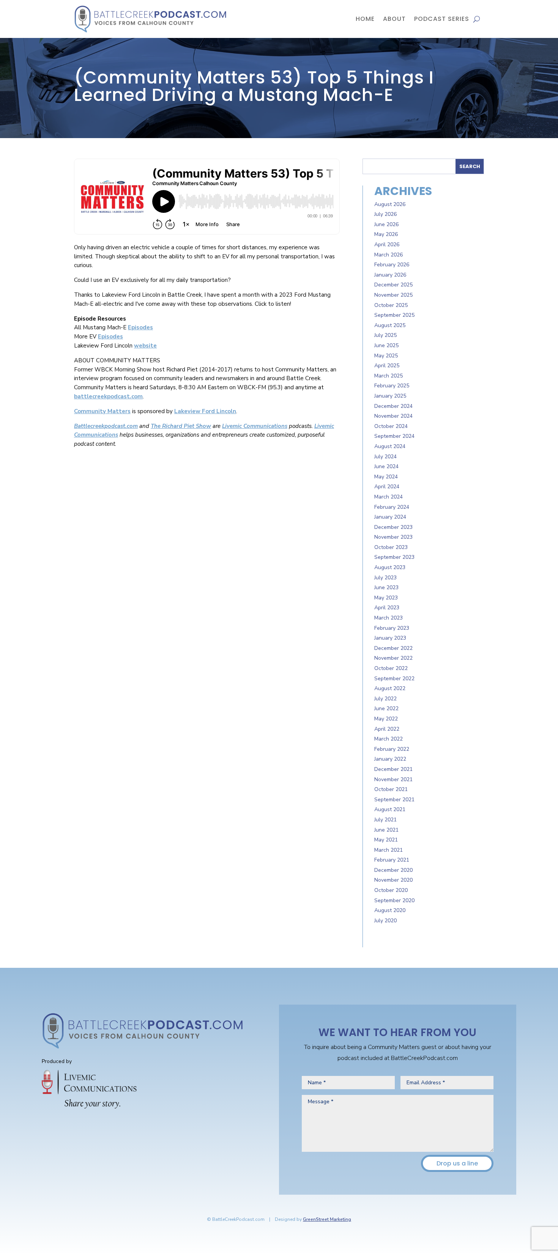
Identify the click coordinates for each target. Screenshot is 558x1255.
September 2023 (394, 557)
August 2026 (389, 204)
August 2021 (389, 809)
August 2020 (389, 910)
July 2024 (385, 456)
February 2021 (391, 859)
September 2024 (394, 436)
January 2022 (390, 759)
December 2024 (393, 406)
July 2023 (385, 577)
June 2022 (386, 708)
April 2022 (386, 729)
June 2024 (386, 466)
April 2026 (386, 244)
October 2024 (391, 426)
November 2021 (393, 779)
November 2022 (393, 658)
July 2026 (385, 214)
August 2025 (389, 325)
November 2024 (393, 416)
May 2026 (386, 234)
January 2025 (390, 395)
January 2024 (390, 517)
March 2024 (388, 496)
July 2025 (385, 335)
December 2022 (393, 648)
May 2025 (386, 355)
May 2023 (386, 597)
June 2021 (386, 830)
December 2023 (393, 527)
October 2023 (391, 547)
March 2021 (388, 850)
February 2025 (391, 385)
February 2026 (391, 264)
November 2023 (393, 537)
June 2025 (386, 345)
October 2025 (391, 305)
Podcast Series (441, 18)
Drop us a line (457, 1163)
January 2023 (390, 638)
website (145, 345)
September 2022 (394, 678)
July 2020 (385, 920)
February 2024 (391, 507)
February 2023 (391, 628)
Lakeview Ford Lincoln (205, 411)
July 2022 (385, 698)
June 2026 (386, 224)
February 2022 (391, 749)
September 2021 (394, 799)
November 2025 (393, 295)
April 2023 (386, 607)
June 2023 (386, 587)
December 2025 (393, 284)
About (394, 18)
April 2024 (386, 486)
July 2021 (385, 819)
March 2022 (388, 738)
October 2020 (391, 890)
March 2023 (388, 617)
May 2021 (386, 839)
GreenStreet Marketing (327, 1219)
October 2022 (391, 668)
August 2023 (389, 567)
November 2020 (393, 880)
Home (365, 18)
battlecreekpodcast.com (108, 396)
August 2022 (389, 688)
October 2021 (391, 789)
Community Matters (102, 411)
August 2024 (389, 446)
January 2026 (390, 274)
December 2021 (393, 769)
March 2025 (388, 375)
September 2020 (394, 900)
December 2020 (393, 870)
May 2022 (386, 718)
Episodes (140, 327)
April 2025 (386, 365)
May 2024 (386, 476)
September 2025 (394, 315)
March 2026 (388, 254)
